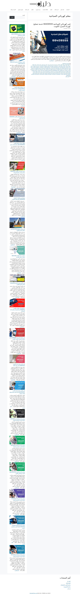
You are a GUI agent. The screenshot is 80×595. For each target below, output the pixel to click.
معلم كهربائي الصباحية (47, 74)
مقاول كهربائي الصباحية (35, 74)
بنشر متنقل (27, 9)
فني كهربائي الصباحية (60, 69)
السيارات (67, 9)
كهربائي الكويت (68, 71)
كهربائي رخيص (43, 71)
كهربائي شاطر (38, 71)
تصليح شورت (60, 65)
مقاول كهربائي (41, 74)
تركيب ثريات (50, 64)
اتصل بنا (68, 581)
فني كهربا (53, 68)
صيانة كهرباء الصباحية (64, 68)
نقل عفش (62, 9)
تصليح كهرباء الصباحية (43, 65)
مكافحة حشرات (45, 9)
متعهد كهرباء (58, 74)
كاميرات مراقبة (13, 9)
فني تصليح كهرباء (58, 68)
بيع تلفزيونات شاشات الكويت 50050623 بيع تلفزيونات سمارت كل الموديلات (17, 310)
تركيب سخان (39, 64)
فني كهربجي (66, 70)
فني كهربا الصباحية (48, 68)
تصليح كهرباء (56, 65)
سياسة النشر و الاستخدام (65, 585)
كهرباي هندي (65, 74)
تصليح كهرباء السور (50, 65)
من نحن (68, 588)
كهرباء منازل (42, 70)
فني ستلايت (56, 9)
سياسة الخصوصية (67, 586)
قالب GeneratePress (33, 593)
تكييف (51, 9)
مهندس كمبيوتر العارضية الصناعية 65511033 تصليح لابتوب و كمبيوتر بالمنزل (18, 527)
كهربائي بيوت (55, 71)
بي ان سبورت (38, 9)
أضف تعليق (67, 76)
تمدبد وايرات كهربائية (36, 65)
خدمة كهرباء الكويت (47, 67)
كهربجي (61, 74)
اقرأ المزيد (51, 60)
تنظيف (32, 9)
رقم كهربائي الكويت (36, 67)
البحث (23, 15)
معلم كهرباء (54, 74)
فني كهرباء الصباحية (38, 68)
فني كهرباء (43, 68)
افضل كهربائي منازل (66, 64)
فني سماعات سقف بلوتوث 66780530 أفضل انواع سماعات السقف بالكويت (18, 89)
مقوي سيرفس (20, 9)
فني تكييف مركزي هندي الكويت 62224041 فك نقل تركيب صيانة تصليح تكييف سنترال (17, 392)
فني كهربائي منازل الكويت (39, 69)
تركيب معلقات (65, 65)
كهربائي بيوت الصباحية (49, 71)
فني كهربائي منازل (46, 69)
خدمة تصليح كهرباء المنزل (55, 67)
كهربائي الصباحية (34, 70)
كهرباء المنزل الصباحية (48, 70)
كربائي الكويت (61, 70)
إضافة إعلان (68, 583)
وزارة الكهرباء (68, 75)
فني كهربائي (66, 69)
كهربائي (38, 70)
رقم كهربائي (42, 67)
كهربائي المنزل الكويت (61, 71)
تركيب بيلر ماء (54, 64)
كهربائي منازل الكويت (65, 63)
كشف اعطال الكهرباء (55, 70)
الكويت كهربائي (59, 64)
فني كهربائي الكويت (53, 69)
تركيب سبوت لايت (44, 64)
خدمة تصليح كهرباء (62, 67)
